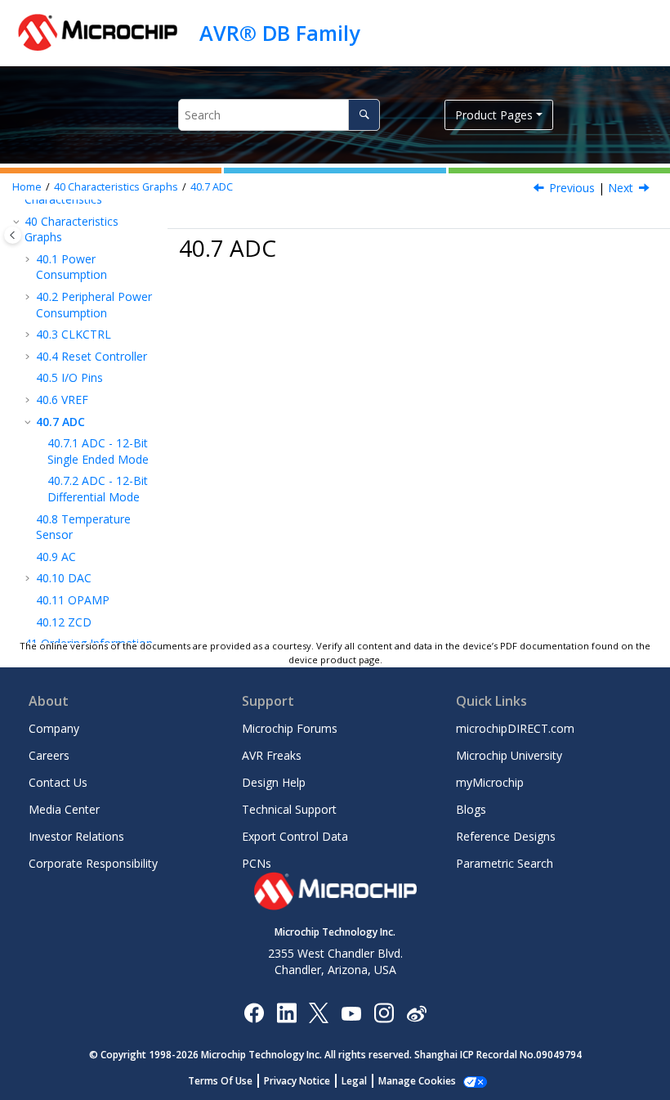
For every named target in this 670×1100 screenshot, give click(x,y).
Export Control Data (295, 836)
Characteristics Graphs (116, 187)
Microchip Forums (289, 728)
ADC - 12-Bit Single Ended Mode (98, 451)
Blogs (471, 809)
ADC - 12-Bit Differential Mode (97, 489)
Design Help (274, 782)
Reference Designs (506, 836)
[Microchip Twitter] (318, 1012)
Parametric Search (504, 863)
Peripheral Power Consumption (94, 305)
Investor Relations (76, 836)
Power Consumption (71, 267)
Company (54, 728)
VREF (62, 399)
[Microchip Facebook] (253, 1012)
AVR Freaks (272, 755)
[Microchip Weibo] (416, 1013)
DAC (64, 578)
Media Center (64, 809)
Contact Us (58, 782)
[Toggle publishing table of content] (12, 235)
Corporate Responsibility (93, 863)
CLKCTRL (73, 334)
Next (620, 187)
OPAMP (72, 600)
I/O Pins (69, 377)
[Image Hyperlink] (351, 1013)
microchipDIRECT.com (515, 728)
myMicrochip (490, 782)
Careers (49, 755)
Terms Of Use (220, 1081)
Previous (572, 187)
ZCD (64, 622)
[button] (18, 221)
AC (56, 556)
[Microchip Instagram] (383, 1012)
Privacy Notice (297, 1081)
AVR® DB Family (279, 32)
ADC (211, 187)
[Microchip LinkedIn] (286, 1012)
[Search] (364, 115)
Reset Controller (91, 356)
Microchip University (509, 755)
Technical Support (289, 809)
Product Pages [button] (494, 115)
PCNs (256, 863)
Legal (354, 1081)
